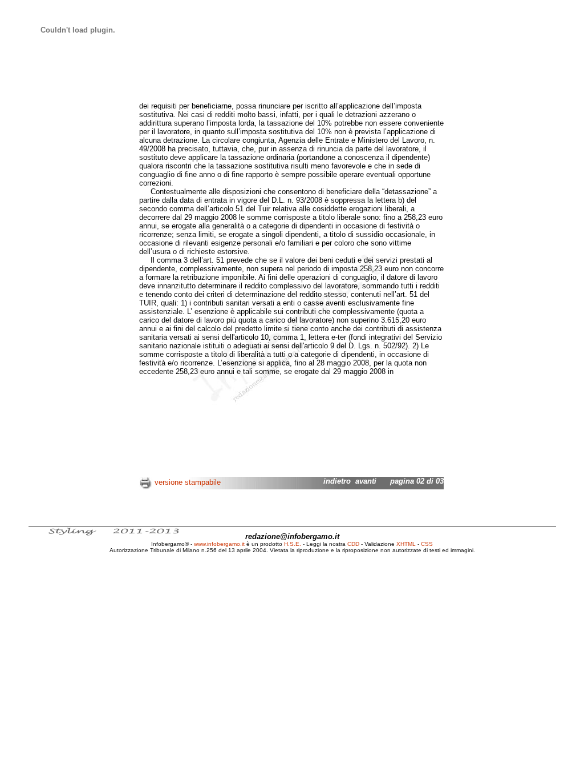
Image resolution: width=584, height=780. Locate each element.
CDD (353, 544)
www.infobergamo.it (219, 544)
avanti (365, 481)
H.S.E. (292, 544)
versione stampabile (188, 482)
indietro (337, 481)
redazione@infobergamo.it (292, 536)
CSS (427, 544)
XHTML (406, 544)
